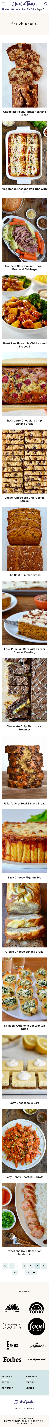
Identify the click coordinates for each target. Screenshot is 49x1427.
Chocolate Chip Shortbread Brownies (24, 728)
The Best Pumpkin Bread (24, 575)
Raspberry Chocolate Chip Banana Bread (24, 422)
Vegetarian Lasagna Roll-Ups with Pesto (24, 190)
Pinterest (5, 1388)
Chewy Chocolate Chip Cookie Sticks (24, 499)
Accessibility (24, 1423)
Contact (29, 1408)
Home (5, 9)
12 (29, 1273)
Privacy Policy (12, 1421)
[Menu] (3, 4)
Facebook (5, 1376)
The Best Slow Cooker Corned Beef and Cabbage (24, 268)
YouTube (28, 1382)
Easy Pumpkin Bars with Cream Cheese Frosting (24, 650)
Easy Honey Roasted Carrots (25, 1177)
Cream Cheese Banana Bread (24, 951)
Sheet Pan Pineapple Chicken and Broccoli (24, 345)
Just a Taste (24, 3)
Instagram (28, 1376)
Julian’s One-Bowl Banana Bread (24, 803)
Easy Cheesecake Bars (24, 1102)
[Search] (46, 4)
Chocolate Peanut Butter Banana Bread (24, 113)
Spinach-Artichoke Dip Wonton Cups (24, 1027)
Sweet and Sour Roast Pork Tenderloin (24, 1252)
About (18, 1408)
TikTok (5, 1382)
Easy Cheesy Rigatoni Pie (24, 877)
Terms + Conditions (33, 1421)
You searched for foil (22, 9)
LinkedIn (28, 1388)
